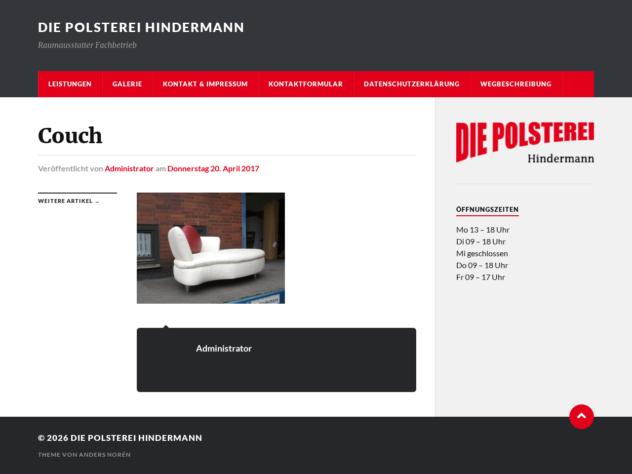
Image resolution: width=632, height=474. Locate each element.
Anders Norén (105, 454)
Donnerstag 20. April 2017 (213, 168)
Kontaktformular (306, 84)
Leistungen (70, 84)
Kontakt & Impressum (205, 84)
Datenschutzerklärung (412, 84)
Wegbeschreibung (516, 84)
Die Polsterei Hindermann (141, 27)
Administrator (129, 168)
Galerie (127, 84)
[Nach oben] (581, 416)
